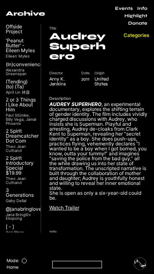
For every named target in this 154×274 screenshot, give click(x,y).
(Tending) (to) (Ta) (17, 84)
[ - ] (10, 226)
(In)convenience (24, 64)
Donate (137, 23)
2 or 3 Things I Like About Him (21, 104)
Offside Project (14, 29)
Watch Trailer (64, 208)
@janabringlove (23, 209)
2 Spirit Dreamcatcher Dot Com (22, 136)
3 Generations (20, 193)
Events (124, 8)
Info (142, 8)
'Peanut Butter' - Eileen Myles (20, 45)
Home (12, 267)
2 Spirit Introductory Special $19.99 (20, 165)
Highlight (135, 15)
